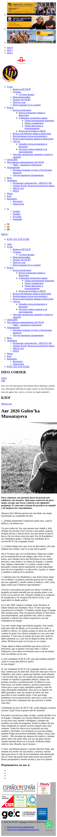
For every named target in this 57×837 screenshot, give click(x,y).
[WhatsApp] (49, 825)
